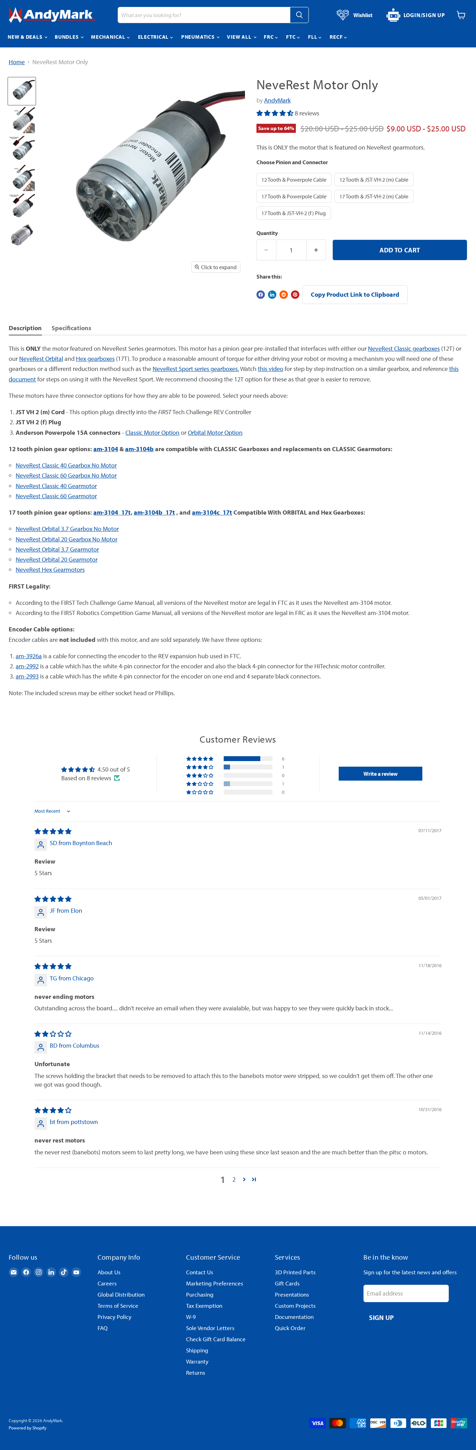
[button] (275, 113)
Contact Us (199, 1272)
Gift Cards (287, 1283)
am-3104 (105, 449)
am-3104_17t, (112, 512)
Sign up (381, 1317)
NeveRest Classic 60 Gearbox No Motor (66, 475)
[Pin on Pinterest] (295, 294)
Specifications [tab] (71, 328)
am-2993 (27, 676)
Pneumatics (198, 36)
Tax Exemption (204, 1305)
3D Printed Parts (295, 1272)
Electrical (154, 36)
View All (240, 36)
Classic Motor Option (152, 432)
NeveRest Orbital (41, 359)
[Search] (299, 15)
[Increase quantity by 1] (316, 250)
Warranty (197, 1361)
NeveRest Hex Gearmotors (50, 569)
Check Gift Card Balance (216, 1339)
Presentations (292, 1294)
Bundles (67, 36)
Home (17, 62)
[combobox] (204, 15)
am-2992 (27, 666)
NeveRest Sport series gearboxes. (196, 369)
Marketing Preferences (214, 1283)
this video (270, 369)
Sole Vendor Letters (210, 1327)
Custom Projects (295, 1305)
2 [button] (234, 1179)
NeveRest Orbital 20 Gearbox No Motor (66, 539)
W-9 (191, 1316)
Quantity (267, 233)
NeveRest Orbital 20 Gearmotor (57, 559)
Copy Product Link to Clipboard (355, 294)
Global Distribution (121, 1294)
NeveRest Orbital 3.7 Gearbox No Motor (67, 529)
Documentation (294, 1316)
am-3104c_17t (212, 512)
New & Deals (26, 36)
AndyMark (277, 100)
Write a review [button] (380, 773)
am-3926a (29, 656)
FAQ (103, 1327)
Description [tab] (25, 328)
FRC (269, 36)
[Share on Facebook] (260, 294)
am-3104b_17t (154, 512)
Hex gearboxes (95, 359)
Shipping (197, 1350)
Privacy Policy (114, 1316)
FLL (313, 36)
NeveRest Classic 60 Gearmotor (56, 496)
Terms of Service (118, 1305)
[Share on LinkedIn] (272, 294)
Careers (107, 1283)
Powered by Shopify (27, 1427)
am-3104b (139, 449)
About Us (109, 1272)
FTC (291, 36)
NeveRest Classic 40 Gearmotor (56, 486)
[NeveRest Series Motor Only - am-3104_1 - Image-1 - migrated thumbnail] (22, 91)
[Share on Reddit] (283, 294)
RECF (337, 36)
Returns (195, 1372)
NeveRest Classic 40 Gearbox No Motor (66, 465)
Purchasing (200, 1294)
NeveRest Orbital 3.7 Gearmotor (57, 549)
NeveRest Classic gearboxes (404, 348)
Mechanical (108, 36)
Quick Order (290, 1327)
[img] (52, 831)
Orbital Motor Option (215, 432)
